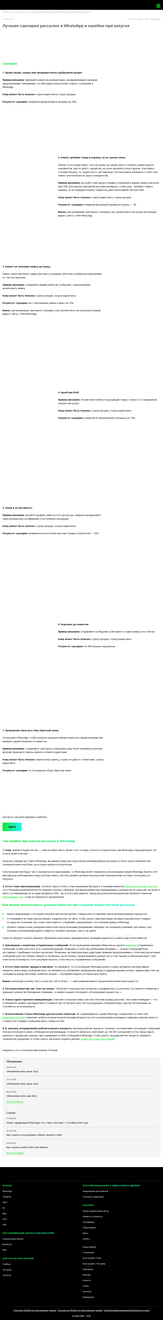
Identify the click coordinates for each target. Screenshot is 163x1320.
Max (4, 1213)
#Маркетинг (143, 19)
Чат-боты (7, 1275)
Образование (89, 1227)
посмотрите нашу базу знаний (97, 1038)
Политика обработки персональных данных (35, 1310)
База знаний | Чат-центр (94, 1263)
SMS (5, 1224)
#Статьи (132, 19)
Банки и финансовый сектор (96, 1211)
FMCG (85, 1233)
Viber (5, 1202)
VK (4, 1208)
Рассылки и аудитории (93, 1196)
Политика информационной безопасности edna (126, 1310)
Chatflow (7, 1264)
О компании (88, 1252)
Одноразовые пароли (13, 1239)
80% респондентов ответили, (141, 886)
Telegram (7, 1196)
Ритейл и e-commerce (93, 1216)
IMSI (5, 1250)
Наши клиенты (89, 1247)
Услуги (86, 1286)
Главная (6, 12)
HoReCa (86, 1239)
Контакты (87, 1291)
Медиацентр (88, 1297)
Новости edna (20, 12)
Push (5, 1219)
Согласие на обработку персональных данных (80, 1310)
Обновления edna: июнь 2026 (22, 1083)
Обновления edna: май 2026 (21, 1095)
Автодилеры (88, 1222)
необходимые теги (13, 896)
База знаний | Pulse (92, 1258)
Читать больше (14, 1101)
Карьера (87, 1274)
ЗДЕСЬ (12, 826)
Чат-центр (7, 1269)
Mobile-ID (7, 1244)
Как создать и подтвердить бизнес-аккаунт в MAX (34, 1134)
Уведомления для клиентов (95, 1191)
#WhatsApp (155, 19)
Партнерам (88, 1269)
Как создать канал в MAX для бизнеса (27, 1147)
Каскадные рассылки (14, 1017)
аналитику (131, 945)
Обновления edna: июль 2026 (22, 1071)
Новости (87, 1280)
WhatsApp (7, 1191)
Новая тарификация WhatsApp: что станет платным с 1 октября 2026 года (47, 1122)
